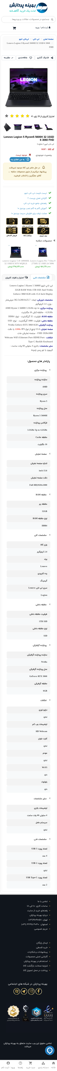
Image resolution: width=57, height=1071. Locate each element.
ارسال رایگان (42, 942)
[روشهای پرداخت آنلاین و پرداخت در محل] (30, 222)
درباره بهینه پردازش (39, 915)
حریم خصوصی (41, 929)
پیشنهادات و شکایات (37, 952)
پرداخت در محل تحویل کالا (35, 970)
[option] (49, 127)
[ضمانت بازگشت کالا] (30, 231)
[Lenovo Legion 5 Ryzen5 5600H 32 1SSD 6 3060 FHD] (49, 127)
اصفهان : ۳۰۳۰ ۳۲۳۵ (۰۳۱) (34, 924)
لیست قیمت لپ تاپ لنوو (35, 193)
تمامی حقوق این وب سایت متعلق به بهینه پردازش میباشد (28, 1045)
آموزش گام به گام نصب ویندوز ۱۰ (32, 208)
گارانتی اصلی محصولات (37, 956)
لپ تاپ (36, 39)
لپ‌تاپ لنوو (24, 39)
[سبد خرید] (14, 28)
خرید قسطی (42, 947)
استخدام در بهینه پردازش (36, 961)
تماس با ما (43, 901)
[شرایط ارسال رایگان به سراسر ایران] (46, 222)
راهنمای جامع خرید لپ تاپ (35, 203)
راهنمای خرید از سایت (37, 910)
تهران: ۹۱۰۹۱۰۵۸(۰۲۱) (38, 919)
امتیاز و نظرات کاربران (14, 277)
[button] (43, 1065)
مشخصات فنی (39, 277)
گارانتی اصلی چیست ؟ (37, 198)
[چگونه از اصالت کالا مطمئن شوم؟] (15, 222)
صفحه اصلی (48, 39)
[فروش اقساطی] (15, 231)
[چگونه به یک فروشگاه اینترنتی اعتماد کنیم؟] (46, 231)
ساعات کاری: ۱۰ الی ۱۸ (37, 906)
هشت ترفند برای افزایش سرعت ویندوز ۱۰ (29, 213)
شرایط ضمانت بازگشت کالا (35, 965)
